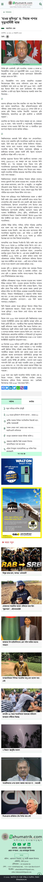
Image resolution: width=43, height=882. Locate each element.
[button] (2, 4)
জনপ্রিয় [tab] (31, 401)
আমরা (21, 855)
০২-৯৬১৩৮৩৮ (25, 864)
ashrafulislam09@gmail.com (24, 869)
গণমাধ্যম (8, 12)
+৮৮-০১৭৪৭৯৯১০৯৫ (15, 866)
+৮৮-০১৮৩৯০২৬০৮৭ (32, 866)
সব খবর (21, 453)
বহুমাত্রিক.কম (15, 877)
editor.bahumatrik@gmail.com (21, 872)
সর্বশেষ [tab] (11, 401)
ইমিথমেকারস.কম (21, 880)
